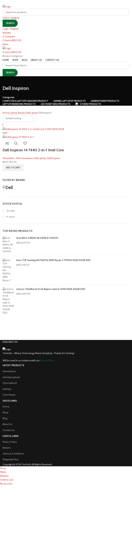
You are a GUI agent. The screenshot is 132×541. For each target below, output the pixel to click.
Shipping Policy (11, 459)
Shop (5, 412)
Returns (7, 447)
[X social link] (61, 2)
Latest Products (13, 365)
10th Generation (24, 158)
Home (6, 112)
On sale (10, 210)
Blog (5, 418)
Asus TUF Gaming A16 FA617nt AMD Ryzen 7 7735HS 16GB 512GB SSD (53, 260)
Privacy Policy (10, 441)
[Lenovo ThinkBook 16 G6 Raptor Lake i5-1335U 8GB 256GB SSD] (8, 300)
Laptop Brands (18, 112)
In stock (10, 216)
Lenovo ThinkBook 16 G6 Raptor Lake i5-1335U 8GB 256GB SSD (50, 289)
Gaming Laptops (11, 377)
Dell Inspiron (53, 158)
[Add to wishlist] (25, 143)
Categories (9, 97)
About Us (7, 424)
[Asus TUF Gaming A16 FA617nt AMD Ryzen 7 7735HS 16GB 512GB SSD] (8, 270)
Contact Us (9, 430)
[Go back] (7, 80)
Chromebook (10, 383)
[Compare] (7, 143)
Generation (9, 158)
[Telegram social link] (74, 2)
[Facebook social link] (57, 2)
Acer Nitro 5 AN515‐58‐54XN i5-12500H (37, 237)
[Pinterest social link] (66, 2)
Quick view (16, 143)
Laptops (7, 388)
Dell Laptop (32, 112)
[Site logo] (7, 6)
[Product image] (18, 136)
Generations (9, 371)
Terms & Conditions (13, 453)
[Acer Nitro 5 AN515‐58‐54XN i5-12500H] (8, 244)
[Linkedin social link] (70, 2)
